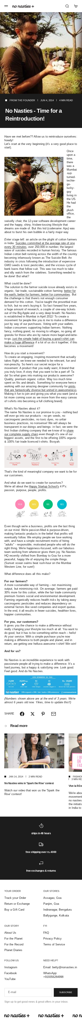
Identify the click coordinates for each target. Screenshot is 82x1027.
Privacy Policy (52, 938)
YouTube (10, 979)
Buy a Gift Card (14, 909)
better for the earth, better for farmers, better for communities (40, 292)
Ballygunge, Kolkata (56, 915)
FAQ (46, 932)
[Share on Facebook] (22, 714)
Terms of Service (54, 944)
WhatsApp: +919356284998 (53, 975)
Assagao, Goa (52, 897)
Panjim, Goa (51, 903)
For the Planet (13, 938)
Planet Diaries (13, 950)
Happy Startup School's (44, 486)
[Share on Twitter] (32, 714)
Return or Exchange (17, 903)
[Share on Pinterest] (43, 714)
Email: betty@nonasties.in (60, 967)
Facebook (10, 973)
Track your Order (15, 897)
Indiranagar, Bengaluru (57, 909)
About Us (10, 932)
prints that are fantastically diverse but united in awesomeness (40, 388)
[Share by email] (53, 714)
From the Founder (22, 100)
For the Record (13, 944)
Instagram (10, 967)
